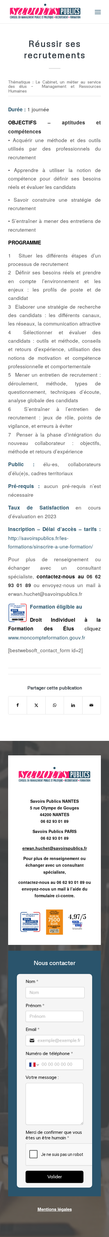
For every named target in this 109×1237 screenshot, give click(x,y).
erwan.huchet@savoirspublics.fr (54, 848)
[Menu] (98, 12)
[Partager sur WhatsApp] (55, 705)
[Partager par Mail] (92, 705)
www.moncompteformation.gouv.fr (46, 637)
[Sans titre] (45, 11)
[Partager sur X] (36, 705)
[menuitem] (98, 12)
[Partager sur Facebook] (17, 705)
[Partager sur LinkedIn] (73, 705)
